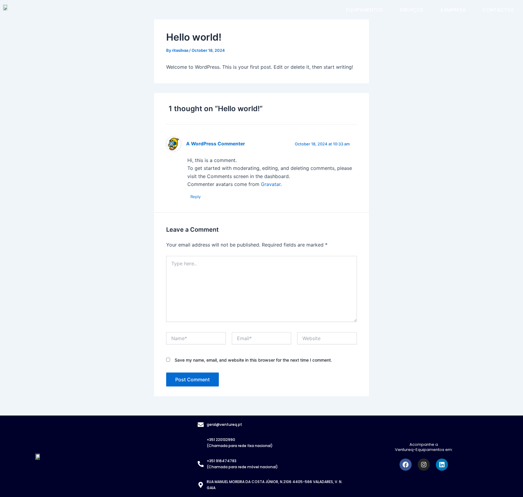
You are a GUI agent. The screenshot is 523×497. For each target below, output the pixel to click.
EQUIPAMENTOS (364, 9)
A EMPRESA (453, 9)
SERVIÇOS (411, 9)
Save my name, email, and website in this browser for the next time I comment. (253, 360)
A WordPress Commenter (215, 144)
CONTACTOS (498, 9)
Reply (195, 196)
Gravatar (271, 184)
